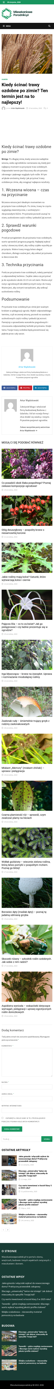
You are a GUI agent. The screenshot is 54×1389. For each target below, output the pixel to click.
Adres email (8, 1094)
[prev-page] (3, 1230)
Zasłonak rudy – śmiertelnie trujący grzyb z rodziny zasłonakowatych (25, 722)
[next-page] (8, 1230)
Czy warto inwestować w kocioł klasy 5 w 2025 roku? (26, 1299)
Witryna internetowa (12, 1106)
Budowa (8, 1325)
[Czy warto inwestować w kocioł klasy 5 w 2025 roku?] (9, 1186)
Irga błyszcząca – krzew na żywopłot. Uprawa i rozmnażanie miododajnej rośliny (27, 675)
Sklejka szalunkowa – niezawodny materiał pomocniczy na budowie (33, 1215)
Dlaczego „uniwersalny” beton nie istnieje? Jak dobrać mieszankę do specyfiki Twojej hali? (33, 1173)
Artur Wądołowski (17, 108)
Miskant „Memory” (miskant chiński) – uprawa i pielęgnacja (23, 769)
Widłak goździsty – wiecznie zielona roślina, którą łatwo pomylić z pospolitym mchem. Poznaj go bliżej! (26, 865)
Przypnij (26, 388)
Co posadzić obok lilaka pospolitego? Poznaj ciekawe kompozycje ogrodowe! (26, 484)
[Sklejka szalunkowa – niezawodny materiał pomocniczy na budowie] (9, 1215)
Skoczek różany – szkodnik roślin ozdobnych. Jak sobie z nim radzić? (27, 960)
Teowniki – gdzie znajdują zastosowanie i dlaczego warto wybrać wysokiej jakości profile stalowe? (35, 1202)
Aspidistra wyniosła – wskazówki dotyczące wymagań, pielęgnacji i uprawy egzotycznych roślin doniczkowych (26, 1009)
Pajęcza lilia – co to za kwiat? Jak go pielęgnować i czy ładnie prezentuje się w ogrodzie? (25, 627)
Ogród (5, 79)
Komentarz (7, 1046)
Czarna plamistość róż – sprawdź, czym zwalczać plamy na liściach (24, 816)
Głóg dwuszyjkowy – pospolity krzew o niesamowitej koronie (23, 531)
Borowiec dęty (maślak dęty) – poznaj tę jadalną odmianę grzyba (24, 913)
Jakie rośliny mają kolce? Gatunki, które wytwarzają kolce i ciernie (24, 578)
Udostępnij (11, 388)
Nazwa (5, 1082)
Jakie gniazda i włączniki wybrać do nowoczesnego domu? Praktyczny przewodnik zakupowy (34, 1158)
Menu (8, 26)
